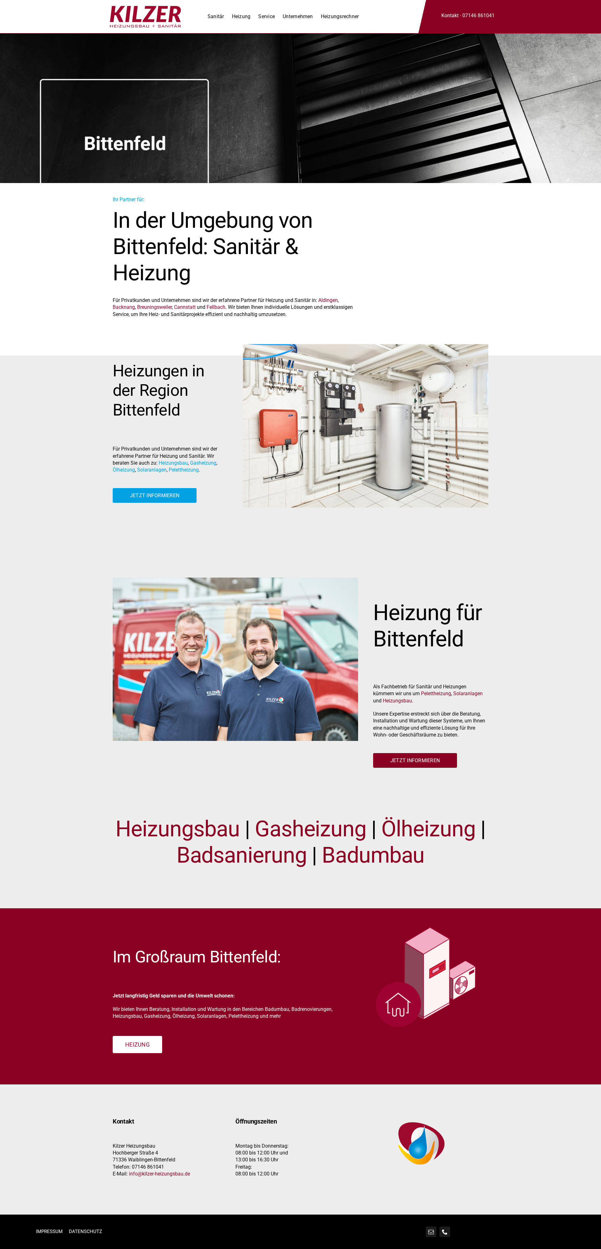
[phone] (444, 1231)
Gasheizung (203, 463)
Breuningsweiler (154, 307)
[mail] (431, 1231)
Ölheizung (124, 470)
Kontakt (450, 15)
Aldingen (328, 300)
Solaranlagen (152, 470)
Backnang (124, 307)
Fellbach (216, 307)
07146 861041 (478, 15)
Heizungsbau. (398, 701)
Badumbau (373, 855)
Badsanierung (242, 855)
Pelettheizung (184, 470)
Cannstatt (185, 307)
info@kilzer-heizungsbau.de (159, 1174)
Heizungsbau (173, 463)
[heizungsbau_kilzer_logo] (145, 8)
